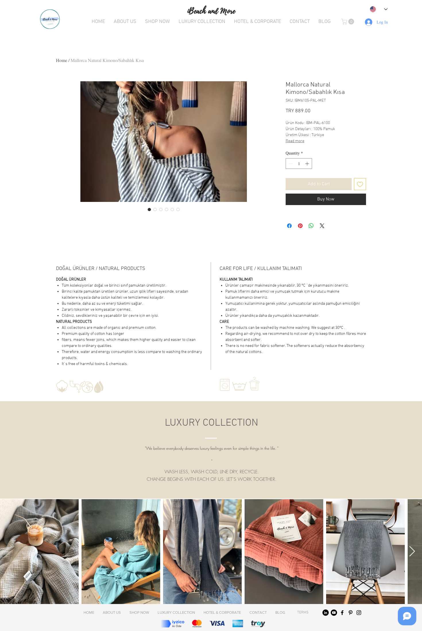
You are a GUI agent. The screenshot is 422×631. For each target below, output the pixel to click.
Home (61, 60)
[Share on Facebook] (289, 225)
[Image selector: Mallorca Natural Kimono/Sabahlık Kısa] (149, 209)
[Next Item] (412, 551)
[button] (348, 21)
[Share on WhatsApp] (311, 225)
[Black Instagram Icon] (359, 612)
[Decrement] (290, 164)
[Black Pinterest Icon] (350, 612)
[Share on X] (322, 225)
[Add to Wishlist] (360, 184)
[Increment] (307, 164)
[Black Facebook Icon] (342, 612)
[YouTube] (334, 612)
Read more (295, 141)
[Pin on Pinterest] (300, 225)
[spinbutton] (299, 164)
